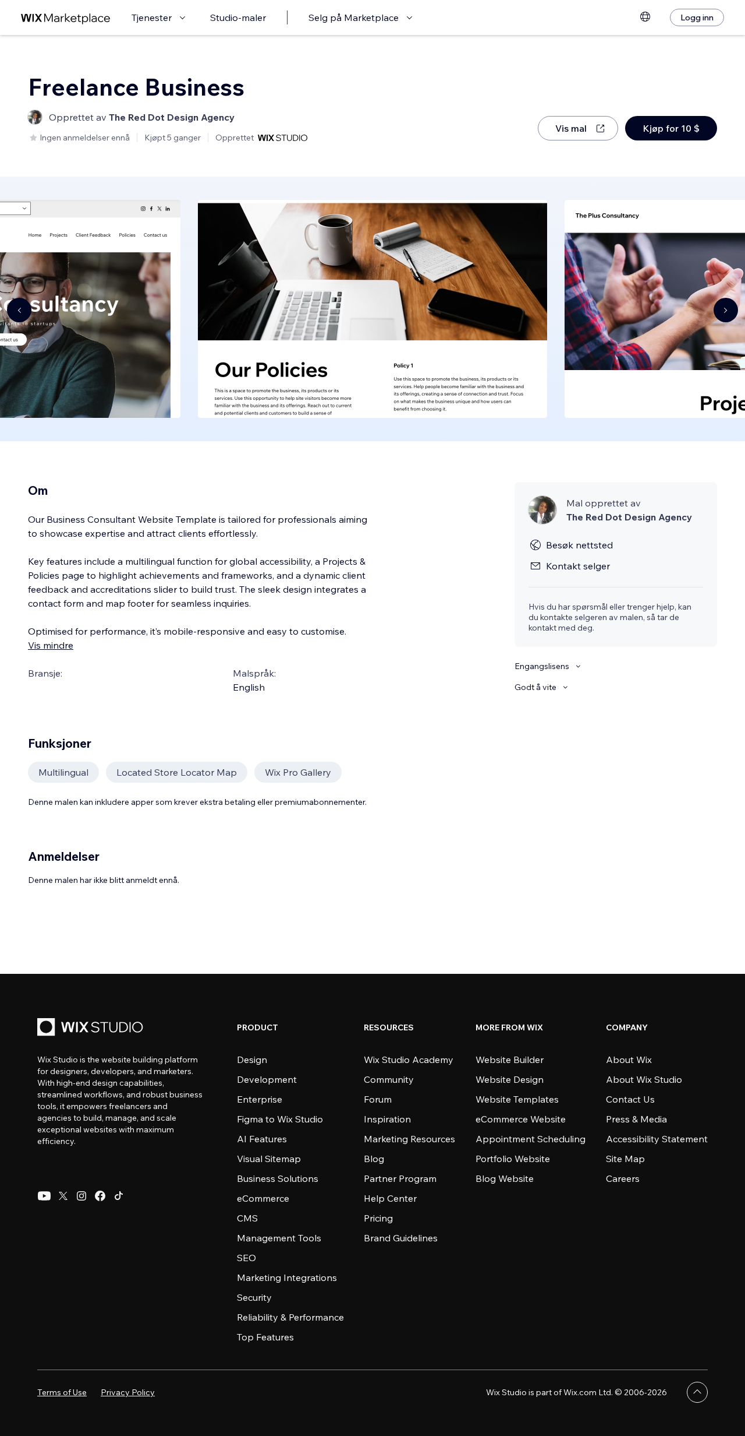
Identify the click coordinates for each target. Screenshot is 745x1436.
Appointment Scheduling (531, 1139)
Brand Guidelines (401, 1238)
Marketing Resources (409, 1139)
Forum (378, 1099)
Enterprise (259, 1099)
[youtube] (44, 1196)
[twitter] (63, 1196)
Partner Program (400, 1178)
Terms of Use (62, 1392)
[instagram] (81, 1196)
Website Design (510, 1079)
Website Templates (517, 1099)
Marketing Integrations (287, 1277)
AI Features (262, 1139)
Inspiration (387, 1119)
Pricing (378, 1218)
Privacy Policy (128, 1392)
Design (252, 1059)
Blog (374, 1158)
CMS (247, 1218)
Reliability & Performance (290, 1317)
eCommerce (263, 1198)
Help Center (390, 1198)
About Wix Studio (644, 1079)
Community (389, 1079)
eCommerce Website (521, 1119)
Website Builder (510, 1059)
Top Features (265, 1337)
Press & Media (636, 1119)
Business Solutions (277, 1178)
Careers (623, 1178)
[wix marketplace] (66, 17)
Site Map (625, 1158)
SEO (246, 1257)
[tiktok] (119, 1196)
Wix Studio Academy (408, 1059)
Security (254, 1297)
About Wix (629, 1059)
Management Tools (279, 1238)
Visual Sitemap (269, 1158)
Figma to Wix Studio (280, 1119)
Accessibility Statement (657, 1139)
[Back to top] (697, 1392)
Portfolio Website (513, 1158)
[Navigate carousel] (19, 310)
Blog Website (505, 1178)
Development (267, 1079)
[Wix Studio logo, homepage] (92, 1028)
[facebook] (100, 1196)
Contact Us (630, 1099)
